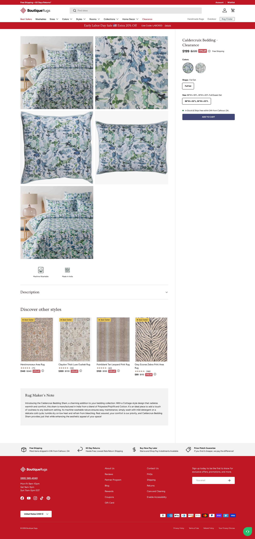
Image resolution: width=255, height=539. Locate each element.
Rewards (109, 491)
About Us (109, 468)
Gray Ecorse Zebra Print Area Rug (149, 366)
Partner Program (113, 479)
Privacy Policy (178, 528)
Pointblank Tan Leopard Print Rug (113, 364)
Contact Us (153, 468)
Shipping (151, 479)
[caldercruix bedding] (188, 68)
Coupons (109, 497)
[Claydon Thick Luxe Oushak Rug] (75, 339)
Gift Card (109, 502)
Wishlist (231, 2)
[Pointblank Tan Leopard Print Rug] (113, 339)
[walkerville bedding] (200, 68)
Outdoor (212, 19)
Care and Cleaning (156, 491)
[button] (233, 10)
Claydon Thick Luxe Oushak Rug (74, 364)
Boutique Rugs (31, 528)
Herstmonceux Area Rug (32, 364)
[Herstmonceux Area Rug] (37, 339)
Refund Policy (208, 528)
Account (219, 2)
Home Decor (128, 19)
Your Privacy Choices (227, 528)
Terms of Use (194, 528)
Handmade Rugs (195, 19)
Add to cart (208, 117)
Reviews (109, 474)
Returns (151, 485)
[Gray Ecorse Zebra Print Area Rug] (151, 339)
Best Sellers (26, 19)
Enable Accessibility (157, 497)
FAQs (149, 474)
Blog (107, 485)
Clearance (147, 19)
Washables (40, 19)
